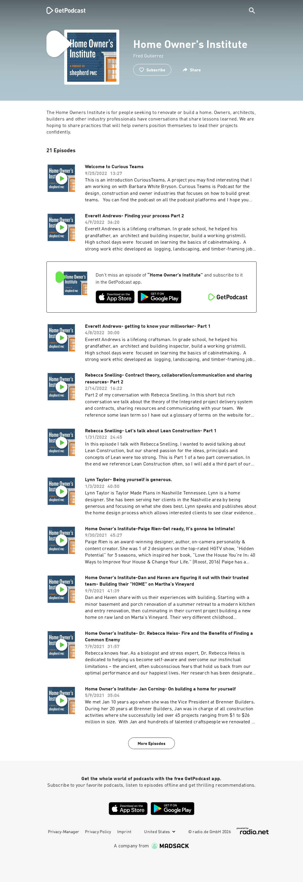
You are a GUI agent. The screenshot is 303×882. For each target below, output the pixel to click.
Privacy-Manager (63, 832)
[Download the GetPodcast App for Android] (159, 296)
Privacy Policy (98, 832)
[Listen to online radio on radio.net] (253, 831)
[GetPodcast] (62, 10)
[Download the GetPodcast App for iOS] (115, 296)
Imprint (124, 832)
